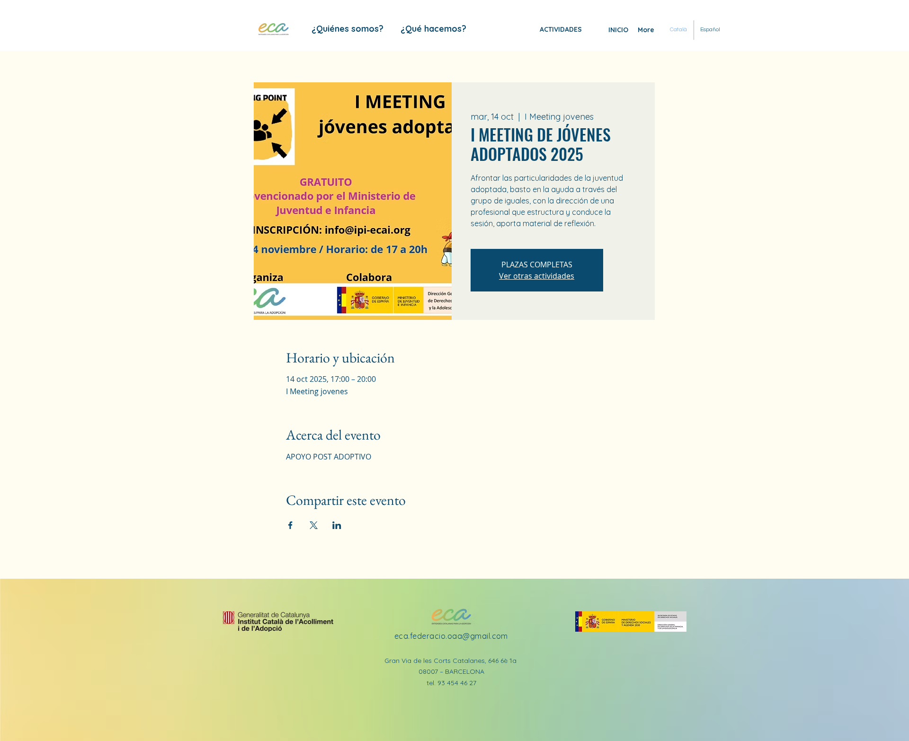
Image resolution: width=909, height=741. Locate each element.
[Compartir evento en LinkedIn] (336, 525)
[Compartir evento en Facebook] (290, 525)
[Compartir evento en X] (313, 525)
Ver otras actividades (536, 276)
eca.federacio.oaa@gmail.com (451, 636)
